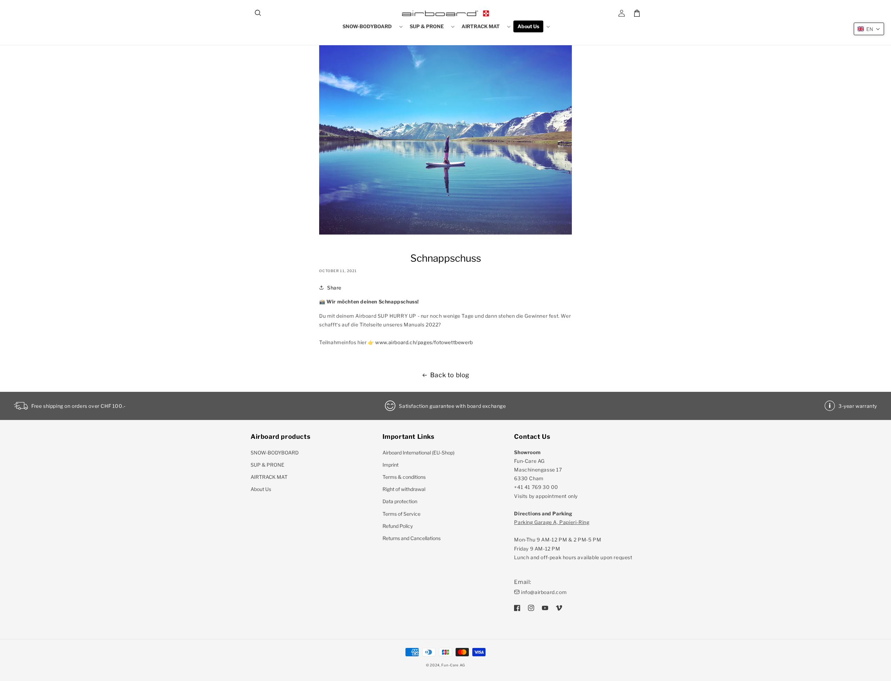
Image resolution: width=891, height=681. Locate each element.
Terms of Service (401, 514)
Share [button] (334, 288)
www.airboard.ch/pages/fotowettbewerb (424, 342)
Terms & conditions (404, 477)
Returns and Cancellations (412, 538)
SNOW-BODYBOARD (275, 453)
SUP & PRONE (267, 465)
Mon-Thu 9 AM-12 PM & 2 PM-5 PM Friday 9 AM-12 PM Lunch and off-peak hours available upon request (573, 539)
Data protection (400, 501)
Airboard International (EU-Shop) (419, 453)
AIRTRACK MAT (269, 477)
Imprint (391, 465)
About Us (261, 489)
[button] (258, 13)
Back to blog (450, 375)
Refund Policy (398, 526)
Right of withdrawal (404, 489)
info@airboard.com (544, 592)
